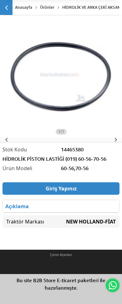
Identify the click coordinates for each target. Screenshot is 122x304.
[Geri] (6, 7)
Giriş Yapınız (61, 188)
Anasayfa (23, 7)
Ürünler (47, 7)
